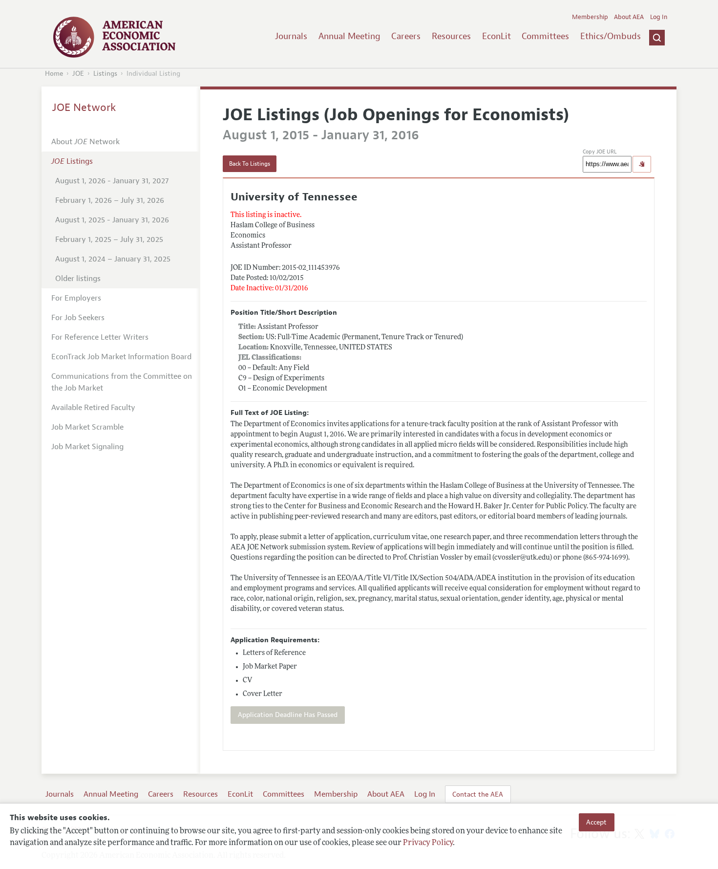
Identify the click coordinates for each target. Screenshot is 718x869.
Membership (590, 17)
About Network (85, 142)
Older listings (78, 278)
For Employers (76, 298)
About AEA (629, 17)
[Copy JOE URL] (642, 164)
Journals (291, 36)
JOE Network (84, 107)
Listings (105, 73)
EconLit (496, 36)
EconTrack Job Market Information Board (121, 357)
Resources (451, 36)
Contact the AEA (477, 794)
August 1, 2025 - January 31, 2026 (112, 220)
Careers (406, 36)
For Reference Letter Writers (99, 337)
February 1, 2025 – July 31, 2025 (109, 239)
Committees (545, 36)
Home (54, 73)
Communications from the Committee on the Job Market (121, 382)
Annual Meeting (349, 36)
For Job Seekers (78, 318)
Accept (596, 822)
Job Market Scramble (87, 427)
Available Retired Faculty (93, 408)
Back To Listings (249, 164)
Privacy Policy (428, 843)
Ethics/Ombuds (610, 36)
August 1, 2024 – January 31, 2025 (112, 259)
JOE (78, 73)
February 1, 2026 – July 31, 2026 (109, 200)
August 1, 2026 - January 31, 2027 (112, 181)
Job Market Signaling (87, 447)
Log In (658, 17)
